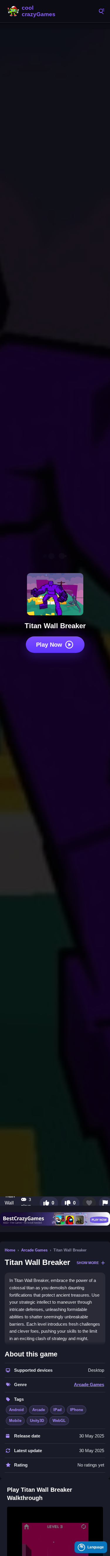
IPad (57, 1410)
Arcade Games (34, 1250)
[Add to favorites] (89, 1203)
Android (16, 1410)
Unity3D (37, 1420)
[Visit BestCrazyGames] (55, 1219)
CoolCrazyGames (32, 11)
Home (10, 1250)
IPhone (76, 1410)
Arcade (38, 1410)
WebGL (59, 1420)
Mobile (15, 1420)
